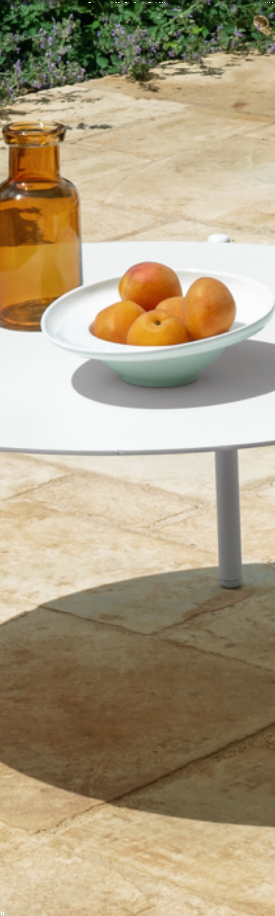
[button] (272, 2)
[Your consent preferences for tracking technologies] (2, 913)
